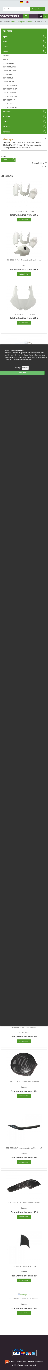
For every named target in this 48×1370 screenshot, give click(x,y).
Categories (21, 22)
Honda (29, 22)
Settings (18, 368)
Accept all (22, 373)
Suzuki (5, 122)
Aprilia (5, 37)
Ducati (5, 47)
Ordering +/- (6, 160)
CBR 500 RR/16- (8, 63)
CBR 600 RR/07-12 (9, 70)
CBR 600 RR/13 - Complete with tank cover (24, 260)
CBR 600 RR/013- (9, 74)
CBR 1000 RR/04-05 (10, 85)
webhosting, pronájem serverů (24, 1365)
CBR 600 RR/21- (8, 78)
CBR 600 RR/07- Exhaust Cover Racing (24, 1299)
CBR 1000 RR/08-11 (10, 93)
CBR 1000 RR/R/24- (9, 107)
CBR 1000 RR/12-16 (10, 96)
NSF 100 (6, 56)
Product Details (24, 219)
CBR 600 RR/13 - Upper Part (24, 314)
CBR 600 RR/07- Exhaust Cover (24, 1266)
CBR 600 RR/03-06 (9, 67)
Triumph (6, 127)
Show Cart (40, 16)
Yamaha (6, 132)
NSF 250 (6, 59)
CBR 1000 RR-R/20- (9, 104)
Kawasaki (6, 112)
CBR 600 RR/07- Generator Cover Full (24, 1082)
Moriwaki (6, 117)
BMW (5, 42)
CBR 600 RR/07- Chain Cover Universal (24, 1203)
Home (13, 22)
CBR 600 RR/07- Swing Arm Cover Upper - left (24, 1148)
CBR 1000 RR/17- (9, 100)
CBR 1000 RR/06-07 (10, 89)
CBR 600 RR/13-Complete (24, 211)
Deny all (25, 368)
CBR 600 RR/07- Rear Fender (24, 1027)
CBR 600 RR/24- (8, 82)
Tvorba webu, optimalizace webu (29, 1362)
